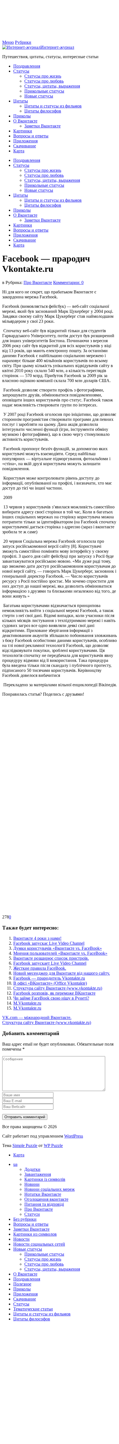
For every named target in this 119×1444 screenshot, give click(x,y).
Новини (32, 1184)
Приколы (22, 116)
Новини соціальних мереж (49, 1189)
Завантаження (37, 1174)
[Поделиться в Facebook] (43, 741)
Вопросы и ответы (30, 136)
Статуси (32, 1214)
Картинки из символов (35, 1234)
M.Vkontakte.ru (27, 1003)
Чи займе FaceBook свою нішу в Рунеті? (51, 998)
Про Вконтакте (38, 282)
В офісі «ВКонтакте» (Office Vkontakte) (50, 983)
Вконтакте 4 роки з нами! (37, 938)
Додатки (32, 1169)
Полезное (22, 1284)
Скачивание (24, 146)
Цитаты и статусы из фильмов (53, 106)
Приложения (25, 141)
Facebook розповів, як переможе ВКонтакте (54, 993)
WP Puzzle (53, 1145)
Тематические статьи (33, 1309)
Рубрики (23, 42)
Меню (8, 42)
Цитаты (20, 101)
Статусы (21, 71)
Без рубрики (25, 1219)
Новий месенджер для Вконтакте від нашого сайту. (61, 973)
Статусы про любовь (44, 81)
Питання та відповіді (44, 1204)
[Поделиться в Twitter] (43, 912)
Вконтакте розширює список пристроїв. (51, 958)
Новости (21, 1239)
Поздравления (26, 66)
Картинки (22, 131)
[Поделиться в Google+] (43, 869)
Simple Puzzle (24, 1145)
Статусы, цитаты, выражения (52, 86)
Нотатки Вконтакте (42, 1194)
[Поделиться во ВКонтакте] (43, 784)
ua (15, 1164)
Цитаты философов (42, 111)
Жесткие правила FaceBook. (39, 968)
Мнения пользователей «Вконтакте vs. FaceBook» (60, 953)
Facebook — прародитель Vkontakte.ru (49, 978)
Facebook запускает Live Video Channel (49, 963)
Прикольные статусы (44, 91)
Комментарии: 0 (68, 282)
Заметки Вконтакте (42, 126)
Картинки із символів (44, 1179)
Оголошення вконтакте (46, 1199)
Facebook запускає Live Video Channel (48, 943)
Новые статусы (38, 96)
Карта (18, 151)
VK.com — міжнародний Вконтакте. (36, 1017)
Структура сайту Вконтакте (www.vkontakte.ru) (57, 988)
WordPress (73, 1136)
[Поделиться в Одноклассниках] (43, 826)
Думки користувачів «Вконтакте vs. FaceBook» (57, 948)
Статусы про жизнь (42, 76)
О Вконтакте (25, 121)
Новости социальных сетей (39, 1244)
